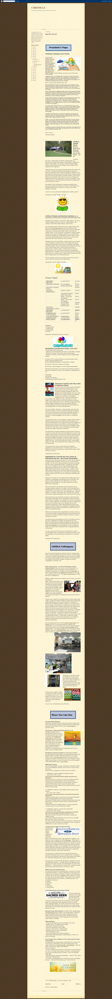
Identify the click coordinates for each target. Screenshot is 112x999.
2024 (34, 47)
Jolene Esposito (61, 628)
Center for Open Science (69, 574)
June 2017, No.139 (37, 64)
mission (47, 624)
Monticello (74, 571)
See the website (71, 726)
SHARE (47, 628)
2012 (34, 74)
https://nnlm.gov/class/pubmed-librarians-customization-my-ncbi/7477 (61, 812)
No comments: (65, 980)
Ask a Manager (52, 525)
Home (63, 984)
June (35, 62)
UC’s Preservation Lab (57, 228)
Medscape (68, 840)
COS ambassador (61, 630)
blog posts (59, 757)
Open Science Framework (68, 627)
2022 (34, 50)
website (60, 415)
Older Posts (78, 984)
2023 (34, 48)
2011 (34, 75)
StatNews (63, 875)
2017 (34, 58)
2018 (34, 56)
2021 (34, 51)
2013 (34, 72)
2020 (34, 53)
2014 (34, 70)
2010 (34, 77)
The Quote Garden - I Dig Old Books (65, 945)
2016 (34, 67)
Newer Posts (48, 984)
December (36, 59)
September (36, 61)
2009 (34, 78)
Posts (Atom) (54, 987)
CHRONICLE (38, 7)
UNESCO (63, 572)
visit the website (64, 761)
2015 (34, 69)
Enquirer (52, 912)
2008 (34, 80)
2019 (34, 54)
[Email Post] (70, 980)
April (35, 66)
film (80, 894)
